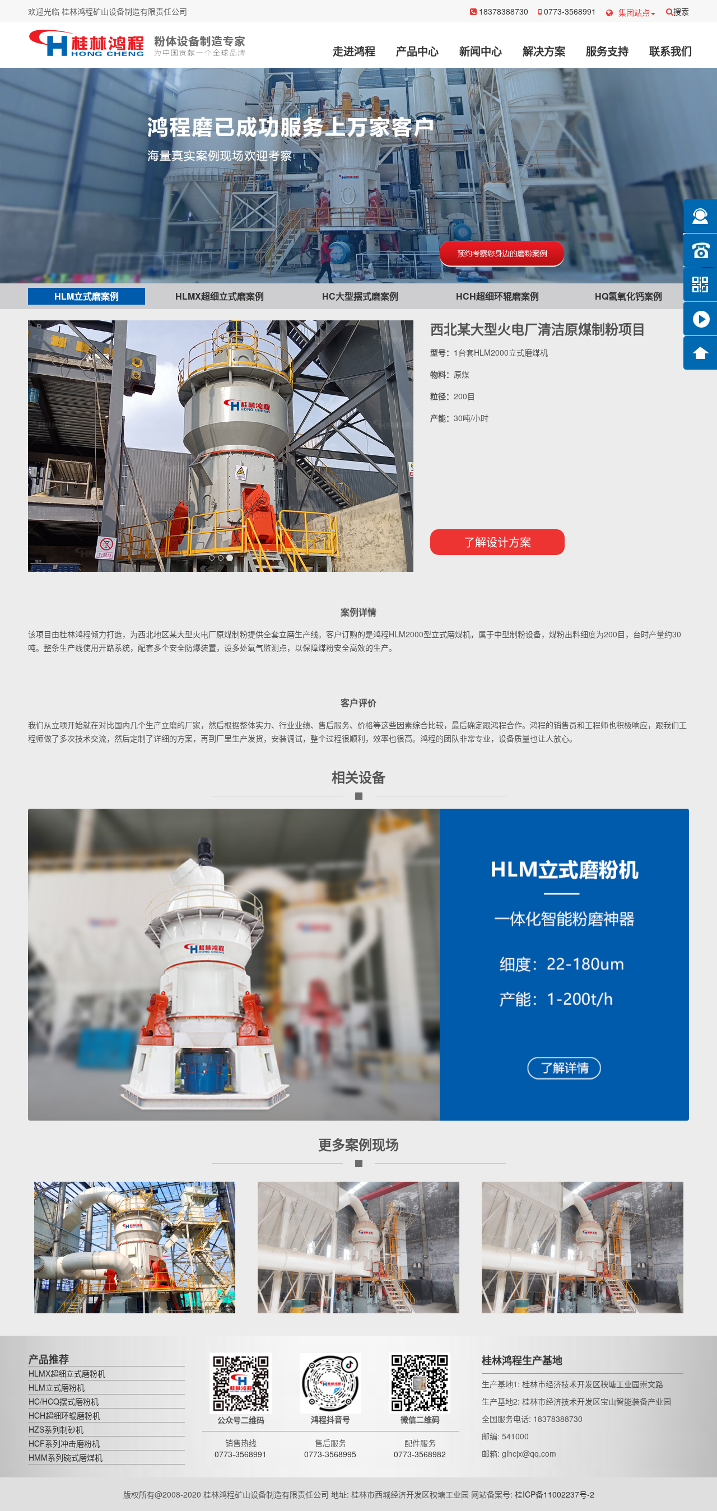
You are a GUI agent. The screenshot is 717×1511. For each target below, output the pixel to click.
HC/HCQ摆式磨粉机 (64, 1401)
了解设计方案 (497, 542)
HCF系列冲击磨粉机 (64, 1443)
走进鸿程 (354, 51)
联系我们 (670, 51)
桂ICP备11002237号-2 (554, 1494)
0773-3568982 (420, 1453)
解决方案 (544, 51)
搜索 (681, 11)
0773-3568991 (569, 11)
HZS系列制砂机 (56, 1429)
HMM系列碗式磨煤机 (66, 1457)
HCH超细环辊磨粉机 (64, 1415)
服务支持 (607, 51)
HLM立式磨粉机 (57, 1387)
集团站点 (634, 12)
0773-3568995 (330, 1453)
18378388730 (502, 11)
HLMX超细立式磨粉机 (67, 1373)
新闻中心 (480, 51)
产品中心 (417, 51)
